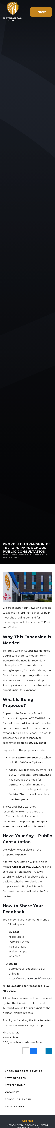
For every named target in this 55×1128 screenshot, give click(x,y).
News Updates (11, 557)
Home (6, 555)
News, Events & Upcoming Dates (29, 555)
